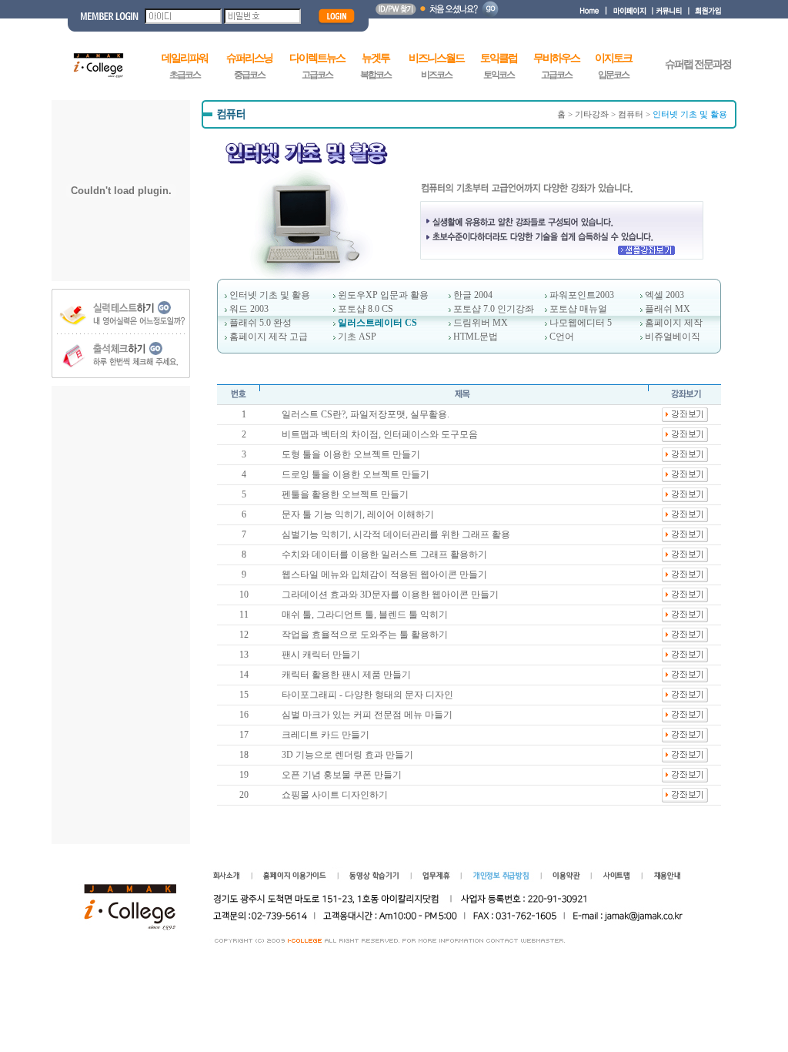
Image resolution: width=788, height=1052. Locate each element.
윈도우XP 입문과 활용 (383, 295)
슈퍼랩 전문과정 (698, 64)
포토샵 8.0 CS (365, 308)
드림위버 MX (480, 322)
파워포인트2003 (581, 295)
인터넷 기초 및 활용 (269, 295)
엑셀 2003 (664, 295)
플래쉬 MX (667, 308)
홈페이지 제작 (674, 322)
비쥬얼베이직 (672, 336)
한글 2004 (472, 295)
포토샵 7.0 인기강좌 (493, 308)
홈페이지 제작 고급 (268, 336)
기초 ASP (357, 336)
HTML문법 (475, 336)
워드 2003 (249, 308)
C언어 (561, 336)
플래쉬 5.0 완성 (260, 322)
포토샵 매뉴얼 (578, 308)
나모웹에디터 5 (580, 322)
